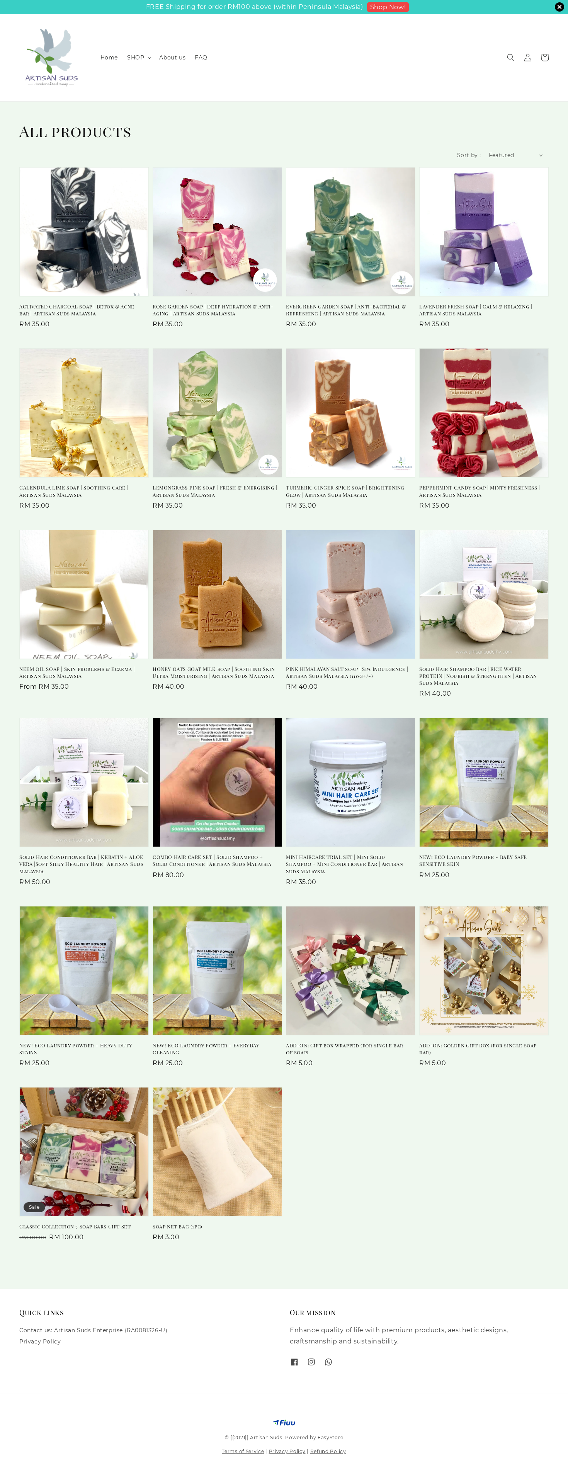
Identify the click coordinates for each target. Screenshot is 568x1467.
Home (109, 57)
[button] (510, 57)
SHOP (135, 57)
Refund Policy (328, 1451)
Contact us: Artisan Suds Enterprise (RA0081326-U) (93, 1330)
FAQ (201, 57)
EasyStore (330, 1437)
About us (172, 57)
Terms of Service (243, 1451)
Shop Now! (388, 7)
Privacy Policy (40, 1341)
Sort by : (469, 155)
